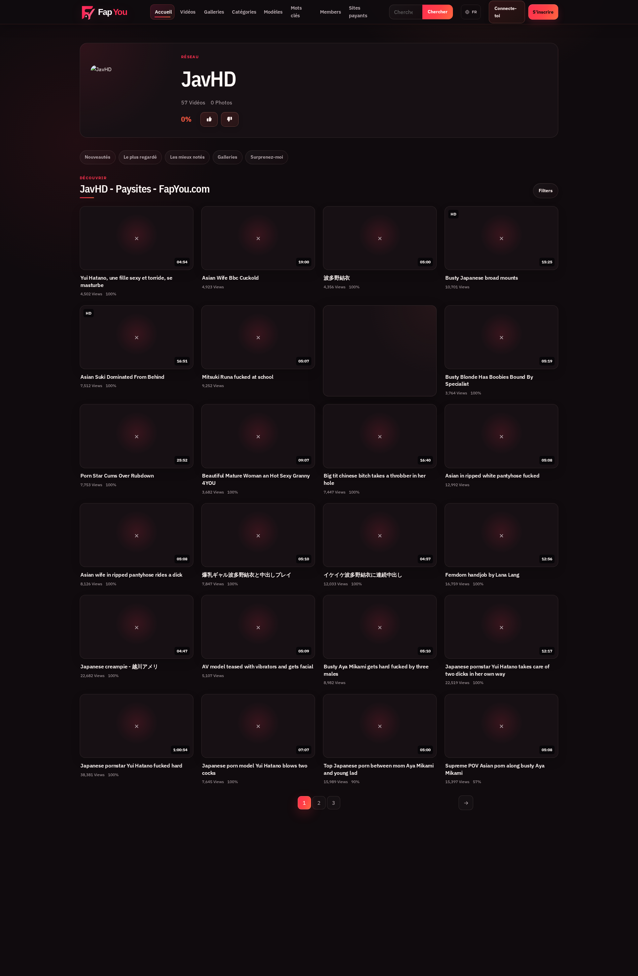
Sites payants (358, 12)
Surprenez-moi (267, 157)
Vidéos (187, 12)
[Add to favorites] (184, 214)
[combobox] (405, 12)
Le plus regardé (140, 157)
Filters (546, 190)
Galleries (214, 12)
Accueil (163, 12)
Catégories (244, 12)
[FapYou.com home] (111, 12)
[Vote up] (209, 119)
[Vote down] (229, 119)
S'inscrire (543, 12)
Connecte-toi (505, 12)
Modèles (273, 12)
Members (330, 12)
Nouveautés (97, 157)
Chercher (438, 12)
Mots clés (296, 12)
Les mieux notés (187, 157)
